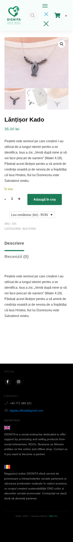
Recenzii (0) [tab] (16, 256)
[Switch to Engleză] (66, 15)
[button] (61, 44)
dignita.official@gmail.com (26, 410)
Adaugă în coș (44, 199)
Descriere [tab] (14, 243)
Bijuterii (29, 228)
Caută (33, 15)
